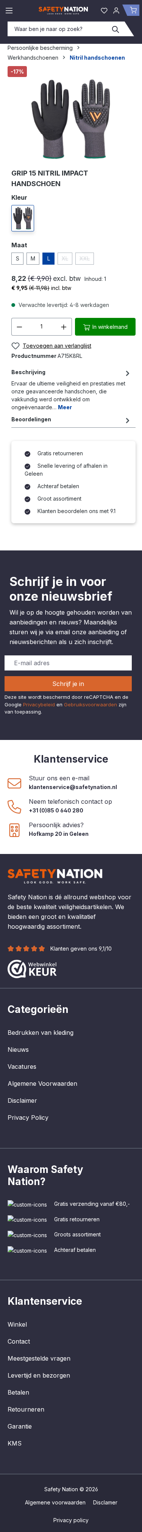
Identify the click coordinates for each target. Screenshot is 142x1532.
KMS (15, 1443)
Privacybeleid (39, 704)
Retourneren (26, 1409)
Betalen (18, 1392)
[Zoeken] (116, 29)
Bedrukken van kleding (40, 1032)
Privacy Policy (28, 1117)
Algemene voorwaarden (55, 1502)
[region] (71, 114)
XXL (87, 260)
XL (67, 260)
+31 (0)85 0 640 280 (56, 810)
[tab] (71, 389)
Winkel (17, 1324)
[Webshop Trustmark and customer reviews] (32, 968)
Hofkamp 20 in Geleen (59, 834)
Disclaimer (22, 1100)
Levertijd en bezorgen (39, 1375)
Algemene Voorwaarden (42, 1083)
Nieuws (18, 1049)
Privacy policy (71, 1520)
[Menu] (9, 10)
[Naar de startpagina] (63, 10)
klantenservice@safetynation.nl (73, 787)
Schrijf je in (68, 683)
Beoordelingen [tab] (31, 419)
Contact (19, 1341)
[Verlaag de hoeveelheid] (19, 327)
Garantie (20, 1426)
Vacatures (22, 1066)
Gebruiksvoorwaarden (90, 704)
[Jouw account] (116, 10)
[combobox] (58, 29)
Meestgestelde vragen (39, 1358)
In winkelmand (109, 327)
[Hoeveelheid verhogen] (64, 327)
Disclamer (105, 1502)
